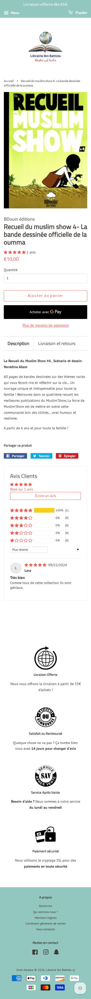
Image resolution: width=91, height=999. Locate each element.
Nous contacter (45, 929)
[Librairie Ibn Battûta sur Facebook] (35, 953)
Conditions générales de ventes (46, 923)
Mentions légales (46, 918)
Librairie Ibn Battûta (58, 970)
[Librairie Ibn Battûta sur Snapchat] (56, 953)
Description (18, 343)
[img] (36, 565)
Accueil (9, 81)
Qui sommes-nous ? (45, 912)
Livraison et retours (56, 343)
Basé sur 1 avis (21, 489)
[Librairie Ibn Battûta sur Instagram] (46, 953)
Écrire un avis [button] (45, 495)
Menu (14, 13)
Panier (81, 13)
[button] (15, 252)
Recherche (45, 906)
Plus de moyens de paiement (45, 325)
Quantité (10, 270)
